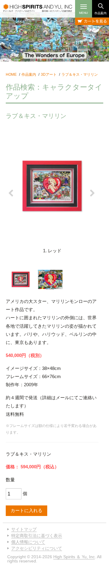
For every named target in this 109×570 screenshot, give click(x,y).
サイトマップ (24, 529)
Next (93, 193)
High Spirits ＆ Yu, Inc (74, 556)
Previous (11, 193)
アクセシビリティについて (36, 548)
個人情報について (28, 542)
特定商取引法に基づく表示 (36, 535)
